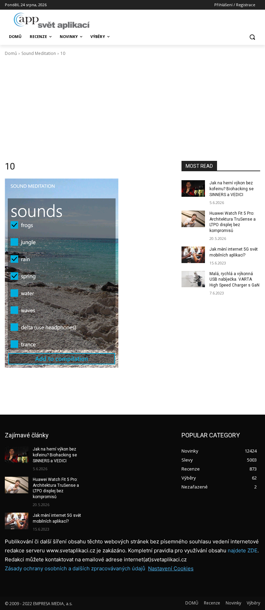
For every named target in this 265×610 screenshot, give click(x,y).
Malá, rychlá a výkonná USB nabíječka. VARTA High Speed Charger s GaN (234, 279)
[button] (252, 37)
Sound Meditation (38, 53)
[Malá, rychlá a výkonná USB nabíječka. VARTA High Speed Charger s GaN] (193, 279)
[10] (88, 273)
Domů (11, 53)
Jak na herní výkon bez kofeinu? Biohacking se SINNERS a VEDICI (231, 189)
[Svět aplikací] (52, 21)
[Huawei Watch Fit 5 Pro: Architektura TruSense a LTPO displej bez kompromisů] (193, 219)
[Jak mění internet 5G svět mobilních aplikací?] (193, 254)
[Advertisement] (132, 108)
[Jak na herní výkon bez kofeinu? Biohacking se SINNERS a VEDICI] (193, 188)
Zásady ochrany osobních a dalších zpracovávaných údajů (75, 568)
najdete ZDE (242, 550)
